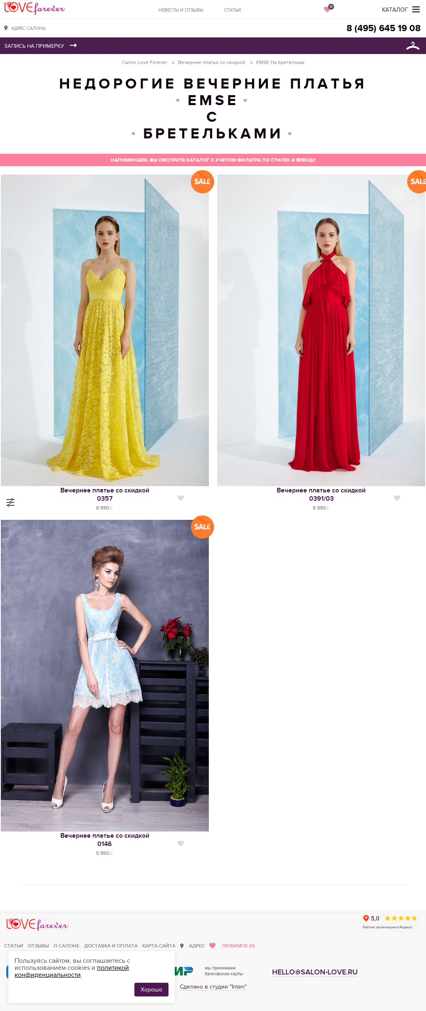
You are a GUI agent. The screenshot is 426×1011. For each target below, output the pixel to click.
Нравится (181, 498)
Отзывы (38, 946)
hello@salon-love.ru (315, 972)
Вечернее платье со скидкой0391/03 (321, 494)
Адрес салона (28, 28)
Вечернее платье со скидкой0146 (104, 839)
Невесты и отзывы (181, 10)
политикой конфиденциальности (72, 971)
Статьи (232, 10)
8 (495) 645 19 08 (384, 28)
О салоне (66, 946)
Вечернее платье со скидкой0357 (104, 494)
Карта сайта (159, 946)
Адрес (197, 946)
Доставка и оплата (111, 946)
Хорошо (151, 989)
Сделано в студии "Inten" (213, 986)
